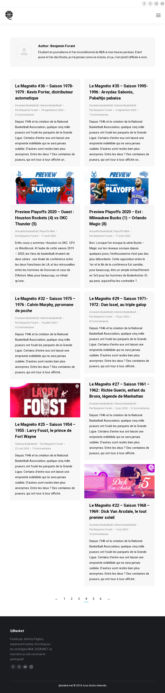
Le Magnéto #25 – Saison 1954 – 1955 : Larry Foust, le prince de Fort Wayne (45, 430)
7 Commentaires (98, 114)
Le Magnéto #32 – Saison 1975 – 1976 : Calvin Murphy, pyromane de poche (45, 304)
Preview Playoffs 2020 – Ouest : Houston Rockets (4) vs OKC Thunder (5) (44, 217)
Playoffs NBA (47, 231)
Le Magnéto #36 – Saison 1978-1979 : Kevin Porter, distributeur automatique (44, 92)
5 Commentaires (140, 408)
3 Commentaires (24, 114)
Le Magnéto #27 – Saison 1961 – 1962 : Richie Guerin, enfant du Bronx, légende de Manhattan (119, 390)
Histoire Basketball (51, 105)
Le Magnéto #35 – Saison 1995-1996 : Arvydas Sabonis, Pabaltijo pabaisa (118, 92)
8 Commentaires (98, 321)
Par (26, 110)
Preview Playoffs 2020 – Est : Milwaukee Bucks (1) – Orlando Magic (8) (117, 217)
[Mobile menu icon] (158, 15)
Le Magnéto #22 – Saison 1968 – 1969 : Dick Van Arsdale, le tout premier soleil (119, 511)
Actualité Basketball (26, 231)
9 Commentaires (24, 327)
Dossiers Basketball (26, 105)
